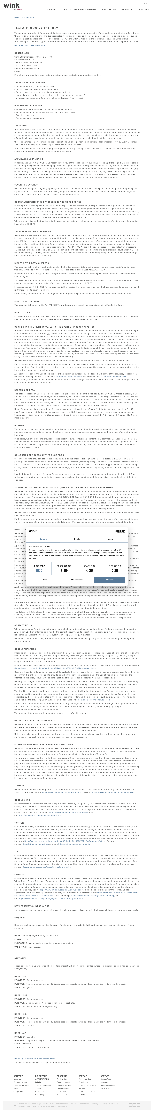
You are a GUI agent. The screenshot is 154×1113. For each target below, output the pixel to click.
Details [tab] (77, 539)
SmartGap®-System (65, 1085)
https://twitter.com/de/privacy (35, 844)
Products (109, 9)
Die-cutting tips (85, 1079)
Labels (38, 1082)
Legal (34, 1106)
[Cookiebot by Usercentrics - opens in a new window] (115, 531)
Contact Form (105, 1079)
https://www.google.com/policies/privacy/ (62, 792)
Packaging (39, 1095)
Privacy (29, 18)
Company (49, 9)
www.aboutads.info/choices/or (68, 377)
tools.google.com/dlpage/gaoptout (94, 700)
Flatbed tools (62, 1095)
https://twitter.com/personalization (74, 844)
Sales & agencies (107, 1085)
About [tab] (110, 539)
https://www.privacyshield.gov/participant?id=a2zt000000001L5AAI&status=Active (54, 668)
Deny (45, 580)
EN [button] (146, 3)
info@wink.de (24, 1106)
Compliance (18, 1091)
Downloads (83, 1082)
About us (17, 1079)
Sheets (38, 1088)
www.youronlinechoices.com (112, 377)
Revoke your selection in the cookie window (35, 1059)
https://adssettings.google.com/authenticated (112, 792)
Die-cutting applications (79, 9)
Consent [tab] (43, 539)
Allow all (109, 580)
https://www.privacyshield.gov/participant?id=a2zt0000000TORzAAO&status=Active (64, 841)
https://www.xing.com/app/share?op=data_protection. (47, 867)
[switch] (64, 570)
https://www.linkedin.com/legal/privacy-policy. (62, 890)
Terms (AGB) (50, 1106)
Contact (144, 9)
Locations (104, 1082)
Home (17, 18)
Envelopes (39, 1091)
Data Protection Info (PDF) (30, 45)
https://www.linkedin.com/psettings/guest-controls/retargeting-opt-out (52, 899)
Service (126, 9)
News (16, 1088)
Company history (20, 1082)
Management (105, 1088)
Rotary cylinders (63, 1082)
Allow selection (77, 580)
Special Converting (43, 1085)
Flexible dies (62, 1079)
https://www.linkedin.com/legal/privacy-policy (92, 896)
